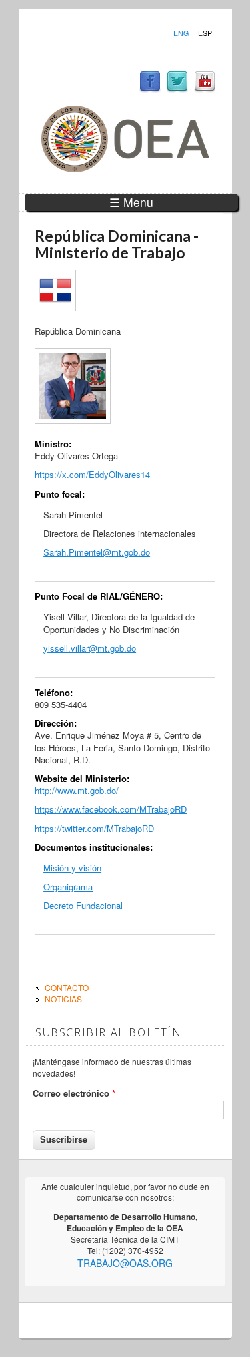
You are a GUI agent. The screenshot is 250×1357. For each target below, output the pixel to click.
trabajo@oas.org (125, 1263)
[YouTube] (204, 89)
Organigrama (68, 886)
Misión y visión (72, 867)
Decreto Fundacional (83, 905)
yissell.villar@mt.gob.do (89, 648)
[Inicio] (125, 168)
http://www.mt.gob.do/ (77, 790)
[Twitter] (177, 89)
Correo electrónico (74, 1093)
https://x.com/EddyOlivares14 (92, 474)
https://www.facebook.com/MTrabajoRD (111, 809)
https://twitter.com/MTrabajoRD (94, 828)
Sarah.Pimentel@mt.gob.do (96, 552)
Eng (181, 33)
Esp (205, 33)
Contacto (67, 987)
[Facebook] (150, 89)
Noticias (63, 998)
